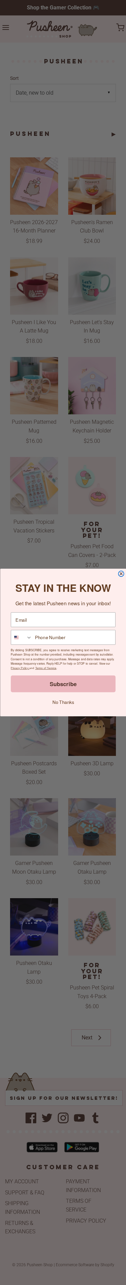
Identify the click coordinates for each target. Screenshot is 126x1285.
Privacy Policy (20, 668)
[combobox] (21, 637)
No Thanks (63, 702)
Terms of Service (45, 668)
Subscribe (63, 684)
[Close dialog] (121, 574)
